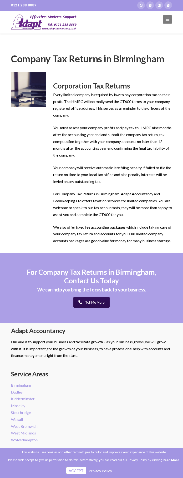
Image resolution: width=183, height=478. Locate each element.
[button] (167, 19)
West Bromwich (24, 426)
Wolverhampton (24, 440)
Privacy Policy (100, 470)
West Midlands (23, 433)
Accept (76, 470)
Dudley (17, 392)
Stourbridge (21, 412)
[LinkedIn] (159, 5)
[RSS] (168, 5)
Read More (171, 460)
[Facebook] (141, 5)
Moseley (18, 405)
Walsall (17, 419)
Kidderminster (23, 398)
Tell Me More (95, 302)
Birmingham (21, 385)
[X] (150, 5)
